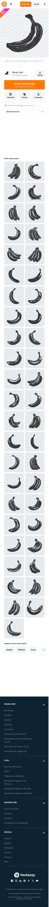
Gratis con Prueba (24, 85)
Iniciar (36, 4)
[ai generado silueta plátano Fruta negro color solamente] (14, 169)
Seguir (40, 75)
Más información (12, 110)
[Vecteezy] (4, 4)
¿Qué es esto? (29, 105)
